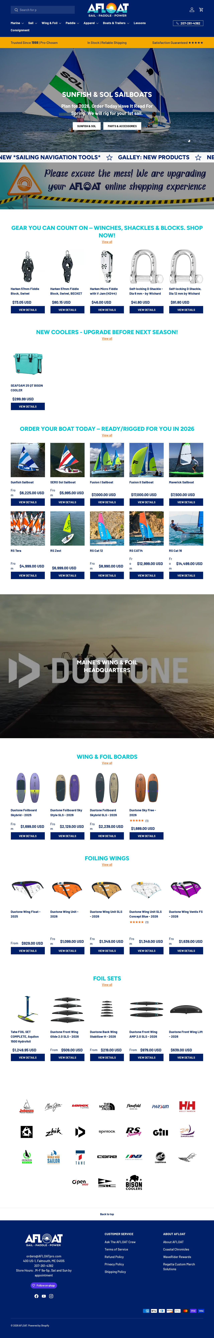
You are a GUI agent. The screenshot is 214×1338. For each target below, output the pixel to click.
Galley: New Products (86, 157)
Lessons (140, 23)
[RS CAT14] (146, 528)
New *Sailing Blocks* (173, 157)
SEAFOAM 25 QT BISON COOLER (27, 387)
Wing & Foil (50, 23)
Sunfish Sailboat (22, 482)
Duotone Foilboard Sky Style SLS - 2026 (66, 812)
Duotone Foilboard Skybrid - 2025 (24, 812)
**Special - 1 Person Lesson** (107, 116)
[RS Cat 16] (186, 528)
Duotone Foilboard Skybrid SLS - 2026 (103, 812)
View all (107, 242)
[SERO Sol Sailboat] (67, 460)
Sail (30, 23)
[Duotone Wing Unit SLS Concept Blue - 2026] (146, 889)
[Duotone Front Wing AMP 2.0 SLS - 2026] (146, 1009)
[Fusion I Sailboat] (107, 460)
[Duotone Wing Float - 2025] (28, 889)
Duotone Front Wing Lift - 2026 (186, 1034)
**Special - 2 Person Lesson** (107, 126)
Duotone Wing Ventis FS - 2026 (186, 914)
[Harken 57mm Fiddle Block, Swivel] (28, 266)
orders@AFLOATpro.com (43, 1256)
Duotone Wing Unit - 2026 (64, 914)
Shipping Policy (115, 1272)
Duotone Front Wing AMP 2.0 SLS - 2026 (143, 1034)
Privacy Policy (114, 1264)
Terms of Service (116, 1249)
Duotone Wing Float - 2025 (25, 914)
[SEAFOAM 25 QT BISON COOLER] (28, 363)
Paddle (70, 23)
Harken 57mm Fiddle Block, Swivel (25, 291)
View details (28, 309)
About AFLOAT (173, 1242)
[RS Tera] (28, 528)
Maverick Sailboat (181, 482)
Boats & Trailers (114, 23)
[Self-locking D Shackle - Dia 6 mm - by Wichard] (146, 266)
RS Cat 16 (175, 550)
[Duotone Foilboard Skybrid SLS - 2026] (107, 788)
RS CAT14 (136, 550)
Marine (15, 23)
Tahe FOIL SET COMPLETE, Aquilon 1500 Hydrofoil (25, 1036)
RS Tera (16, 550)
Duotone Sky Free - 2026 (142, 812)
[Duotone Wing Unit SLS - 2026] (107, 889)
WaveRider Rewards (177, 1257)
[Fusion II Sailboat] (146, 460)
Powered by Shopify (38, 1325)
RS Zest (55, 550)
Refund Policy (114, 1257)
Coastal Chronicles (176, 1249)
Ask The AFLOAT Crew (120, 1242)
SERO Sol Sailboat (63, 482)
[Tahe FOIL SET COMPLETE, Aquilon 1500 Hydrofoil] (28, 1009)
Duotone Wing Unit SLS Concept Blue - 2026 (145, 914)
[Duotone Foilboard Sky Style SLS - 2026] (67, 788)
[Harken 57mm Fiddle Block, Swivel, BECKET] (67, 266)
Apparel (89, 23)
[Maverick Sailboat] (186, 460)
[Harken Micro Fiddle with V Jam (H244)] (107, 266)
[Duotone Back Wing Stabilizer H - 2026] (107, 1009)
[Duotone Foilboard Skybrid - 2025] (28, 788)
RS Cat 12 (96, 550)
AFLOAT (23, 1325)
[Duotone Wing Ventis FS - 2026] (186, 889)
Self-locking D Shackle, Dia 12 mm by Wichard (185, 291)
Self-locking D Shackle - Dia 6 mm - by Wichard (146, 291)
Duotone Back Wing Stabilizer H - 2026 (103, 1034)
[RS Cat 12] (107, 528)
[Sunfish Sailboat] (28, 460)
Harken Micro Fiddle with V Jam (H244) (104, 291)
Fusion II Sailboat (141, 482)
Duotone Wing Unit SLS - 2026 (106, 914)
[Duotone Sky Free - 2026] (146, 788)
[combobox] (43, 10)
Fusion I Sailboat (101, 482)
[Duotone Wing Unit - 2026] (67, 889)
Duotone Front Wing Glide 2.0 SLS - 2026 (64, 1034)
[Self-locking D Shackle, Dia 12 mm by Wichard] (186, 266)
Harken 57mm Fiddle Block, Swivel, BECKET (66, 291)
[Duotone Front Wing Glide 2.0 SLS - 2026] (67, 1009)
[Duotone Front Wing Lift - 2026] (186, 1009)
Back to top (107, 1214)
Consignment (20, 30)
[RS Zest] (67, 528)
